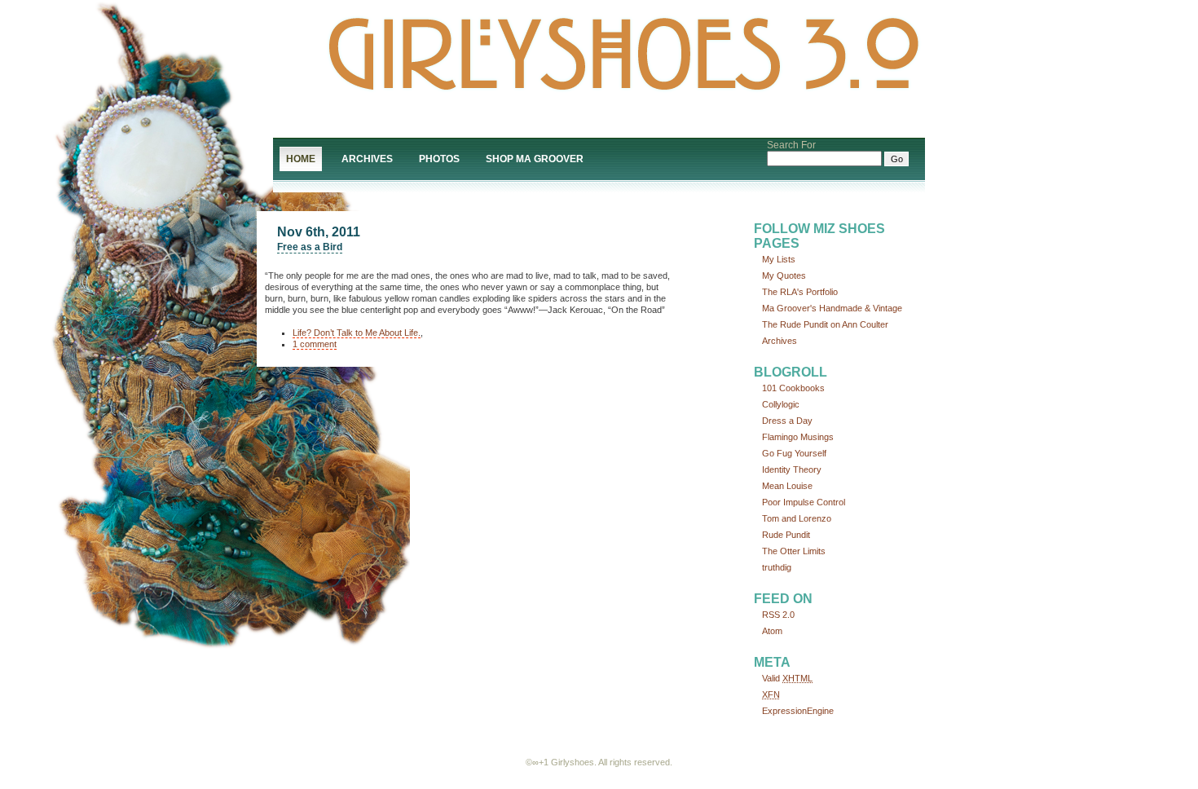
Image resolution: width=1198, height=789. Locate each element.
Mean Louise (787, 486)
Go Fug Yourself (794, 453)
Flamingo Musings (798, 437)
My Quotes (784, 275)
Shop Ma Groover (535, 159)
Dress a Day (787, 420)
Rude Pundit (786, 535)
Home (300, 159)
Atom (772, 631)
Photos (439, 159)
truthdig (776, 567)
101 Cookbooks (793, 388)
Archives (367, 159)
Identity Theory (791, 469)
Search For (791, 145)
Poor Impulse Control (803, 502)
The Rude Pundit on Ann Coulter (825, 324)
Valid (787, 678)
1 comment (315, 344)
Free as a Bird (309, 247)
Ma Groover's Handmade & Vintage (832, 308)
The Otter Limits (794, 551)
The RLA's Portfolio (800, 292)
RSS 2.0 (778, 614)
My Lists (778, 259)
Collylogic (780, 404)
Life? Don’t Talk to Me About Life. (357, 332)
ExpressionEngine (798, 711)
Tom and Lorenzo (796, 518)
